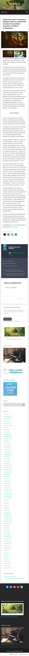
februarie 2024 (7, 423)
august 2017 (7, 550)
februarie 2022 (7, 447)
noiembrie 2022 (7, 438)
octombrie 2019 (8, 494)
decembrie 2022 (8, 436)
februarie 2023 (7, 434)
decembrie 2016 (8, 567)
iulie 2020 (6, 476)
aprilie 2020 (7, 481)
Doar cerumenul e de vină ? (10, 576)
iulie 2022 (6, 441)
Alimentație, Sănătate (11, 263)
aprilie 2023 (7, 432)
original (14, 225)
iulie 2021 (6, 456)
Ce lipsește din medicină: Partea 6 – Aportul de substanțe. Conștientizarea (15, 270)
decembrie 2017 (8, 541)
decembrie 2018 (8, 516)
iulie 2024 (6, 421)
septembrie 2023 (8, 425)
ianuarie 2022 (7, 449)
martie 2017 (7, 561)
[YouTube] (14, 587)
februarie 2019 (7, 512)
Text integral (14, 227)
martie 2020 (7, 483)
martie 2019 (7, 509)
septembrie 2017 (8, 547)
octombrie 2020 (8, 469)
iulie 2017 (6, 552)
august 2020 (7, 474)
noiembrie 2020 (7, 467)
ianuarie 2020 (7, 487)
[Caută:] (14, 405)
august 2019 (7, 498)
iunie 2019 (6, 503)
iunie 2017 (6, 554)
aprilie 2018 (7, 532)
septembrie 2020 (8, 472)
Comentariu (19, 298)
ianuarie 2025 (7, 418)
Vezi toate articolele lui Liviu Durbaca (17, 254)
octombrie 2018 (8, 518)
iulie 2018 (6, 525)
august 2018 (7, 523)
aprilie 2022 (7, 445)
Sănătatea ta (14, 3)
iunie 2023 (6, 429)
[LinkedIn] (11, 587)
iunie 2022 (6, 443)
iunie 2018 (6, 527)
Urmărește (7, 319)
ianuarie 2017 (7, 565)
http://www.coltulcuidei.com (8, 643)
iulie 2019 (6, 501)
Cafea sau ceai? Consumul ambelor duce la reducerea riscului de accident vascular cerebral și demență (14, 23)
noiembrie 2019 (7, 492)
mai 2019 (6, 505)
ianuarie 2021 (7, 463)
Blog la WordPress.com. (14, 651)
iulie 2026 (6, 414)
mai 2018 (6, 530)
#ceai (16, 265)
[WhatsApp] (21, 587)
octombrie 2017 (8, 545)
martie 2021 (7, 461)
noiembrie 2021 (7, 452)
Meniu (5, 12)
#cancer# (11, 265)
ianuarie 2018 (7, 538)
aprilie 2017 (7, 558)
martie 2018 (7, 534)
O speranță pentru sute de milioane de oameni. (14, 578)
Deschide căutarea (26, 12)
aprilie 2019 (7, 507)
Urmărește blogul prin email (11, 307)
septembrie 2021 (8, 454)
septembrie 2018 (8, 521)
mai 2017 (6, 556)
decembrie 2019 (8, 489)
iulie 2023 (6, 427)
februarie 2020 (7, 485)
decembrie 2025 (8, 416)
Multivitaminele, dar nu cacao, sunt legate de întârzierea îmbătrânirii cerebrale (16, 274)
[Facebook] (7, 587)
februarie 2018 (7, 536)
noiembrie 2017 (7, 543)
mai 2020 (6, 478)
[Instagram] (18, 587)
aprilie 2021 (7, 458)
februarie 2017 (7, 563)
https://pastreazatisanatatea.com (9, 616)
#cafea (7, 265)
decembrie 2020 (8, 465)
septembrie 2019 (8, 496)
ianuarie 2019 (7, 514)
